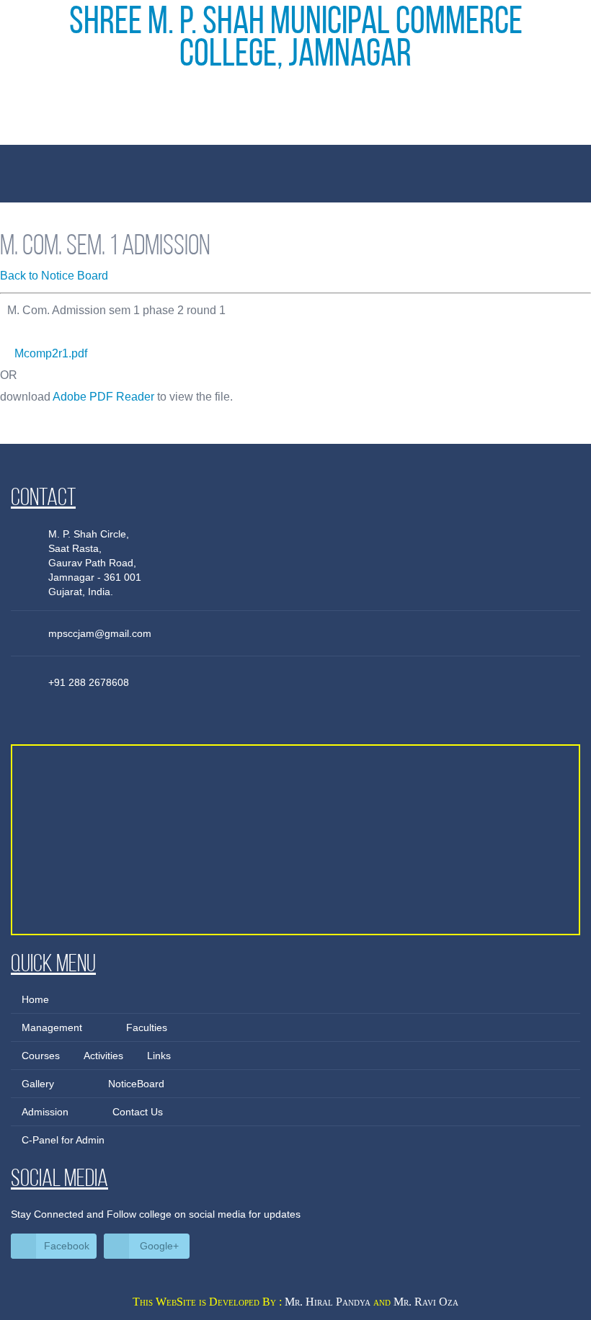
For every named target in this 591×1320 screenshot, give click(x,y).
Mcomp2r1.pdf (50, 353)
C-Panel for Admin (63, 1140)
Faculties (146, 1027)
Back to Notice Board (54, 275)
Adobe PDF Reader (103, 397)
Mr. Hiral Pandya (327, 1302)
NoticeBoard (136, 1083)
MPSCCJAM (295, 121)
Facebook (66, 1246)
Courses (41, 1055)
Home (35, 999)
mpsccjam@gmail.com (99, 633)
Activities (103, 1055)
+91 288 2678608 (88, 682)
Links (159, 1055)
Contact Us (137, 1112)
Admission (45, 1112)
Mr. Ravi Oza (426, 1302)
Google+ (159, 1246)
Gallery (38, 1083)
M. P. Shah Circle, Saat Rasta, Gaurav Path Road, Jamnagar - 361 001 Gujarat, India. (94, 562)
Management (52, 1027)
